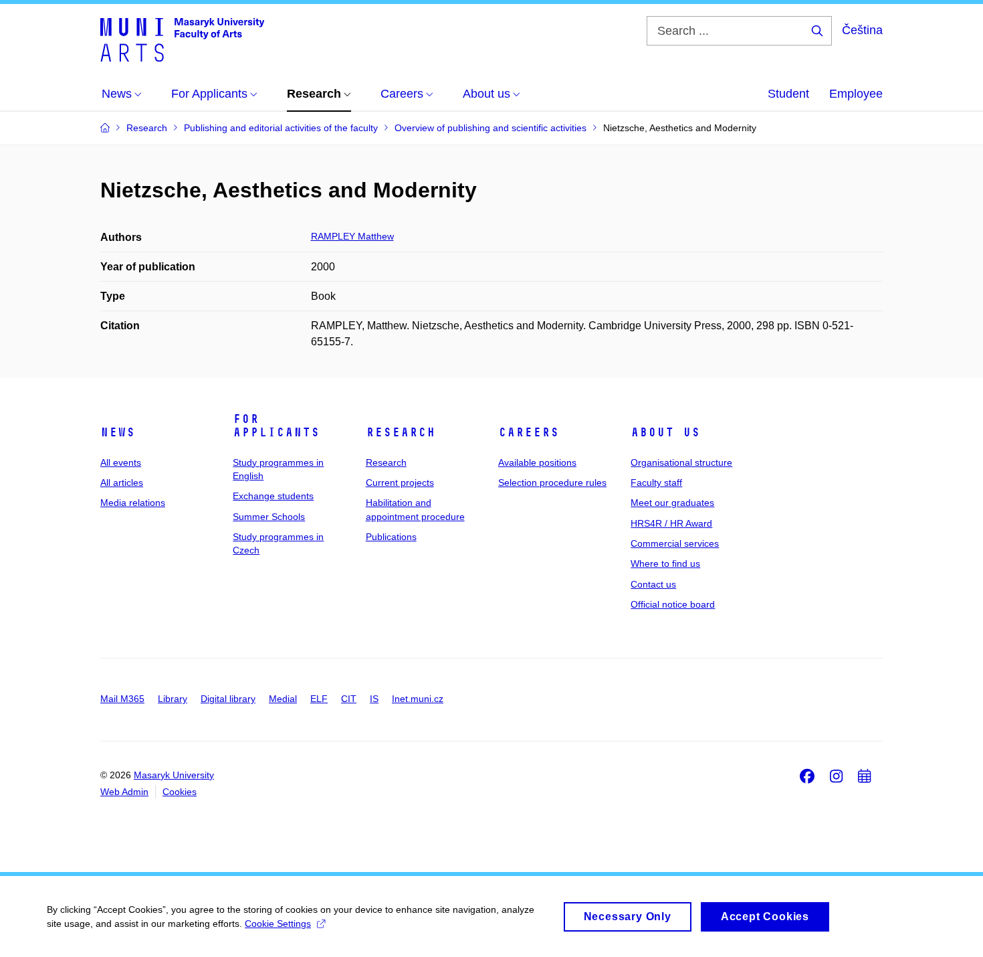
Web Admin (124, 791)
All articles (121, 482)
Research (400, 432)
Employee (856, 93)
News (117, 432)
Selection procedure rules (552, 482)
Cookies (179, 791)
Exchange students (273, 496)
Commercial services (675, 543)
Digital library (228, 698)
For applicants (276, 426)
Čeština (862, 30)
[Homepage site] (182, 39)
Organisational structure (681, 462)
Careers (528, 432)
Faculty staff (656, 482)
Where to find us (665, 563)
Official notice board (673, 604)
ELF (319, 698)
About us (665, 432)
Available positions (537, 462)
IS (374, 698)
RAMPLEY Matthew (352, 236)
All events (120, 462)
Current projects (400, 482)
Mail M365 (122, 698)
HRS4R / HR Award (671, 523)
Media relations (132, 502)
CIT (348, 698)
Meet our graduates (672, 502)
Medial (283, 698)
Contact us (653, 584)
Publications (391, 536)
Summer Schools (269, 516)
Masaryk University (174, 775)
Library (172, 698)
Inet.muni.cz (417, 698)
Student (788, 93)
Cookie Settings (278, 923)
